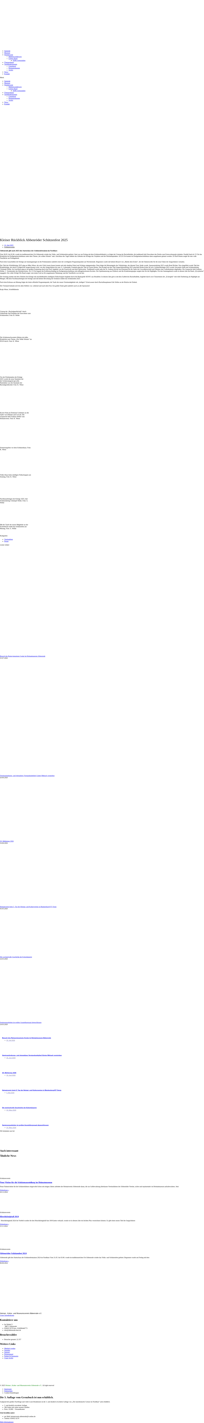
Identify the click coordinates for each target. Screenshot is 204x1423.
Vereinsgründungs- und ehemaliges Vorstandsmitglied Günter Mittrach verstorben (27, 776)
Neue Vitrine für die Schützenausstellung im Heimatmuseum (26, 1182)
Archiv (10, 70)
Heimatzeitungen (14, 68)
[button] (102, 78)
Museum (7, 53)
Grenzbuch (12, 66)
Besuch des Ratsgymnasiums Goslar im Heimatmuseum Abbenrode (22, 656)
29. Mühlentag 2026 (7, 841)
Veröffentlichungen (10, 64)
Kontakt (7, 74)
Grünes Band (12, 58)
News (6, 72)
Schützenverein (9, 247)
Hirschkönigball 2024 (9, 1216)
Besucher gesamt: (10, 1339)
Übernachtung (9, 62)
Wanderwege (8, 55)
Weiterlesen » (4, 1190)
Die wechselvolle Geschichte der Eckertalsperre (16, 957)
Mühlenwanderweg (15, 57)
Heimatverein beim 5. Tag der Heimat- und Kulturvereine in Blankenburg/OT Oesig (28, 907)
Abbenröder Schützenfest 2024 (13, 1253)
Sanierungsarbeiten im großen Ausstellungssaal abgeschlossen (20, 1022)
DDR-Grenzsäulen (19, 60)
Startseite (7, 51)
